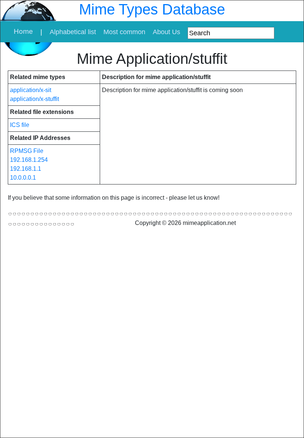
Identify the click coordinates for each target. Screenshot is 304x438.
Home (23, 31)
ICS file (19, 125)
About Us (166, 32)
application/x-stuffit (34, 99)
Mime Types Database (152, 9)
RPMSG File (26, 151)
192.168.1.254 (29, 160)
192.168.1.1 (25, 169)
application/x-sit (30, 90)
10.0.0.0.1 (23, 177)
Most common (124, 32)
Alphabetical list (73, 32)
